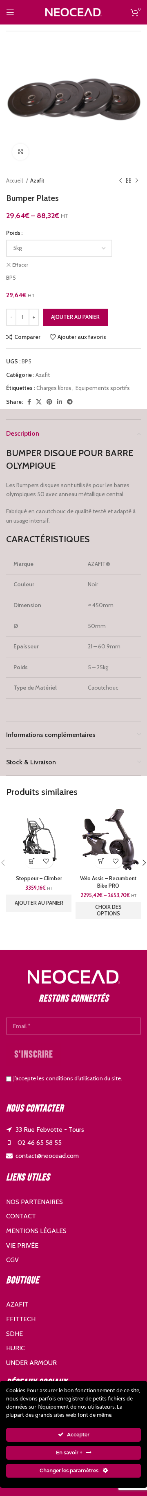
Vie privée (22, 1245)
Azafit (37, 180)
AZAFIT (17, 1304)
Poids (13, 232)
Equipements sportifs (103, 388)
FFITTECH (21, 1319)
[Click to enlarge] (20, 152)
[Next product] (137, 181)
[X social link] (38, 401)
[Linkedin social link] (60, 401)
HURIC (15, 1348)
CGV (12, 1260)
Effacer (20, 265)
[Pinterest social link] (49, 401)
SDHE (14, 1334)
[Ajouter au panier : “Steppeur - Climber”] (31, 861)
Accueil (15, 180)
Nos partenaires (34, 1202)
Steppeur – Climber (39, 878)
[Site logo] (73, 11)
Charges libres (53, 388)
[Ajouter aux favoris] (46, 861)
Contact (21, 1216)
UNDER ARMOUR (31, 1363)
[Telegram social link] (70, 401)
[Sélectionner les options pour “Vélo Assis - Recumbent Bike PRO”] (101, 861)
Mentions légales (36, 1231)
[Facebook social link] (29, 401)
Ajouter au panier (75, 317)
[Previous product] (120, 181)
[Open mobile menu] (10, 12)
